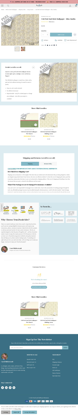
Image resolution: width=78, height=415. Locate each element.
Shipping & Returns (57, 362)
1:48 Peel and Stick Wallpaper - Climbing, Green (48, 132)
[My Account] (70, 5)
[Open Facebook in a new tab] (2, 387)
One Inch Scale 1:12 (31, 362)
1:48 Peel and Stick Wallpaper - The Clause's (29, 132)
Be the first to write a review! (39, 287)
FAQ (53, 359)
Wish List (54, 367)
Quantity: (43, 31)
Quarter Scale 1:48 (31, 359)
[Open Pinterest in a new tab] (10, 387)
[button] (2, 207)
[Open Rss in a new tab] (14, 387)
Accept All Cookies (30, 412)
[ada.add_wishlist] (35, 125)
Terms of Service (56, 373)
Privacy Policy (17, 409)
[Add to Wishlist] (75, 35)
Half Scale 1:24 (30, 365)
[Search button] (8, 5)
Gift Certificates (56, 370)
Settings (6, 412)
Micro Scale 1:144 (31, 367)
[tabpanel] (58, 78)
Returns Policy (48, 163)
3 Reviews (33, 136)
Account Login (55, 365)
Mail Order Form (56, 376)
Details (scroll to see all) (13, 67)
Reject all (16, 412)
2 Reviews (52, 136)
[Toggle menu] (2, 5)
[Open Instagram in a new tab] (6, 387)
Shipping (30, 163)
